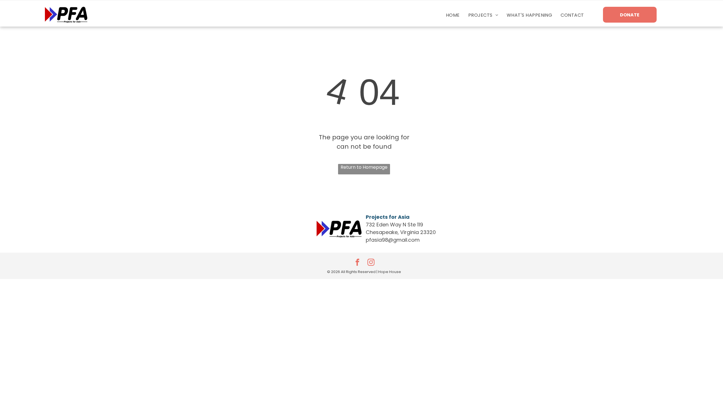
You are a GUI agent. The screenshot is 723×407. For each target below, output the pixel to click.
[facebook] (357, 263)
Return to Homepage (364, 167)
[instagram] (370, 263)
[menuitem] (453, 15)
